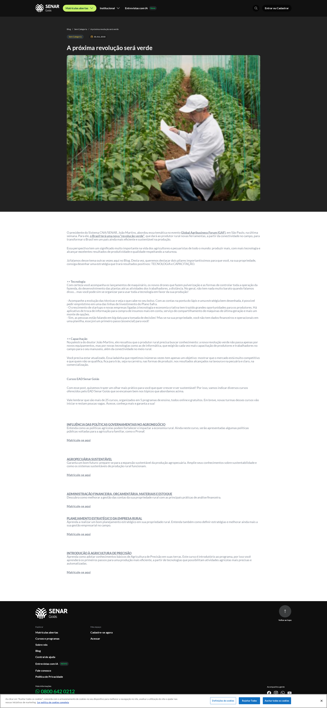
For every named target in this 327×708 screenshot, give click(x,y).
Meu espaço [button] (95, 627)
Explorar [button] (39, 627)
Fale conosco (43, 670)
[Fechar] (321, 700)
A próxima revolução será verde (103, 29)
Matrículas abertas (46, 632)
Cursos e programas (47, 638)
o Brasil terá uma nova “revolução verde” (117, 236)
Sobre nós (41, 644)
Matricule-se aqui (79, 440)
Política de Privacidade (49, 676)
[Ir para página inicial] (52, 613)
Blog (69, 29)
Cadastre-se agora (101, 632)
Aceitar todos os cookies (277, 700)
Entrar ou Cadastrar (277, 8)
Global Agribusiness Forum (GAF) (203, 232)
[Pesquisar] (256, 8)
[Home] (47, 8)
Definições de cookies (223, 700)
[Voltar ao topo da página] (285, 611)
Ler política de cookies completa (53, 702)
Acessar (95, 638)
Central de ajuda (45, 656)
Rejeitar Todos (249, 700)
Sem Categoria (79, 29)
